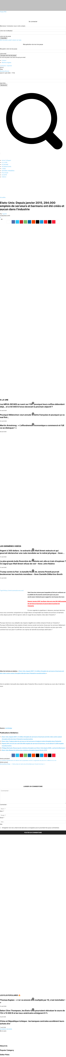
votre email (3, 53)
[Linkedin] (29, 222)
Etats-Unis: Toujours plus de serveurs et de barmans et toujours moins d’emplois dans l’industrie (31, 741)
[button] (33, 152)
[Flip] (45, 222)
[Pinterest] (21, 222)
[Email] (37, 222)
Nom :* (2, 811)
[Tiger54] (5, 588)
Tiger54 (4, 214)
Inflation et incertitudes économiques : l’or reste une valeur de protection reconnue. (27, 1054)
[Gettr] (53, 222)
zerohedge (8, 728)
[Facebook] (0, 74)
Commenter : (3, 804)
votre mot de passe (5, 36)
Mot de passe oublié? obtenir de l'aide (10, 40)
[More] (57, 222)
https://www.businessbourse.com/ (14, 590)
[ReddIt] (33, 222)
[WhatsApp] (25, 222)
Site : (1, 824)
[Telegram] (41, 222)
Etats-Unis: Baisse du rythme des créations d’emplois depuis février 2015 (24, 750)
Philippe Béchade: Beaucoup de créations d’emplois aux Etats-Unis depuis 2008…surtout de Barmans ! (33, 748)
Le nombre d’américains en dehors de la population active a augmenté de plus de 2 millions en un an (28, 760)
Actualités (3, 197)
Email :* (2, 817)
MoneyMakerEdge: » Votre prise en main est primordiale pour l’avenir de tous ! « (22, 764)
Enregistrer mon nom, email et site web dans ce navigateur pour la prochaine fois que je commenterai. (30, 827)
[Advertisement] (13, 347)
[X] (0, 76)
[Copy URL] (49, 222)
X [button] (64, 1053)
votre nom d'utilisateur (6, 30)
